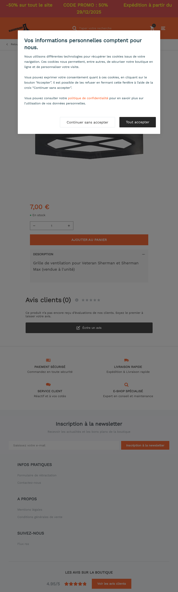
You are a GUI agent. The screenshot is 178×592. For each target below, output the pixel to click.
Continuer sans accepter (87, 122)
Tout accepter (137, 122)
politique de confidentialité (88, 98)
